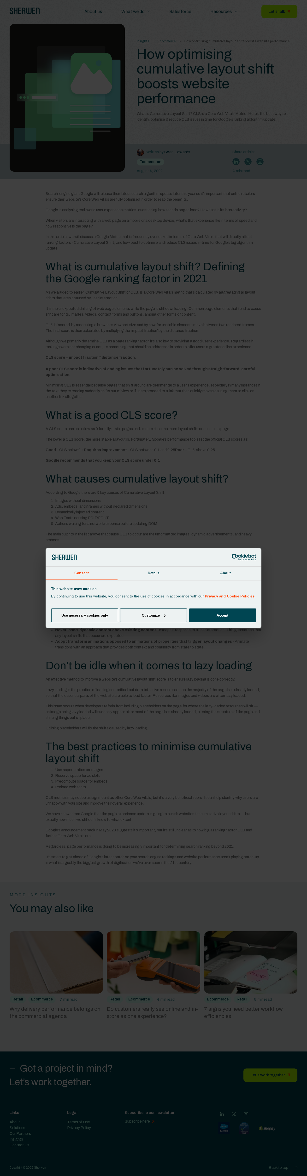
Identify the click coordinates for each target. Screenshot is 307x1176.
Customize (151, 615)
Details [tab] (153, 573)
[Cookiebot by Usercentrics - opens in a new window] (235, 557)
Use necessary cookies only (84, 615)
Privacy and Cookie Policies (230, 596)
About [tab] (225, 573)
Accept (222, 615)
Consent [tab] (81, 573)
